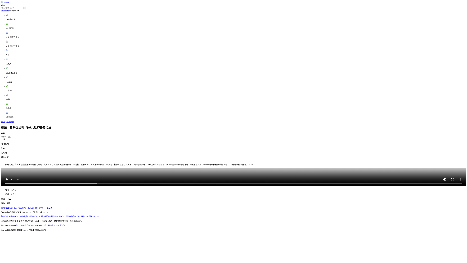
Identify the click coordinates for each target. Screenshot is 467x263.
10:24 (9, 137)
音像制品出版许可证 (29, 216)
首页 (3, 122)
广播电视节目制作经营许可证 (51, 216)
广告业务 (48, 208)
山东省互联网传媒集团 (24, 208)
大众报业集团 (7, 208)
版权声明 (39, 208)
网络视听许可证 (73, 216)
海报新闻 (5, 10)
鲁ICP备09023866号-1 (10, 225)
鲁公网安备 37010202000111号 (33, 225)
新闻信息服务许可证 (9, 216)
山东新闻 (10, 122)
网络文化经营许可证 (90, 216)
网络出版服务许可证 (56, 225)
